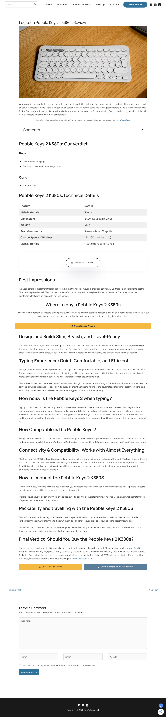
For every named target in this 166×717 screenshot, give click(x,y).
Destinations (62, 4)
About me (114, 4)
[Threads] (159, 4)
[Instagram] (155, 4)
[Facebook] (151, 4)
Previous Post (13, 589)
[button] (135, 5)
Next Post (155, 589)
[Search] (35, 5)
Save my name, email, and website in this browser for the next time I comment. (59, 665)
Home (49, 4)
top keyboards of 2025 (82, 558)
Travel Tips (100, 4)
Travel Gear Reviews (81, 4)
